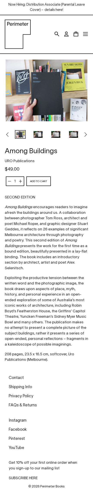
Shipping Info (20, 387)
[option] (20, 135)
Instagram (17, 420)
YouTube (16, 448)
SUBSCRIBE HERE (23, 478)
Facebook (18, 430)
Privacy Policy (21, 396)
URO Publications (20, 161)
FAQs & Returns (23, 405)
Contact (16, 378)
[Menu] (85, 34)
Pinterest (17, 439)
